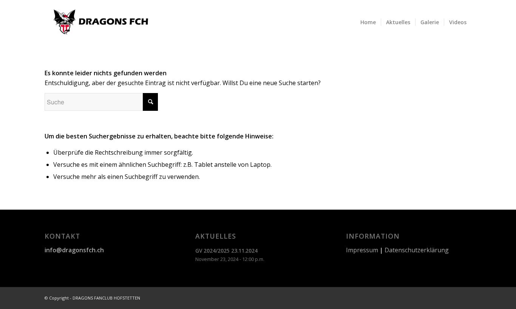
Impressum (362, 250)
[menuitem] (368, 22)
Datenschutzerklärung (417, 250)
